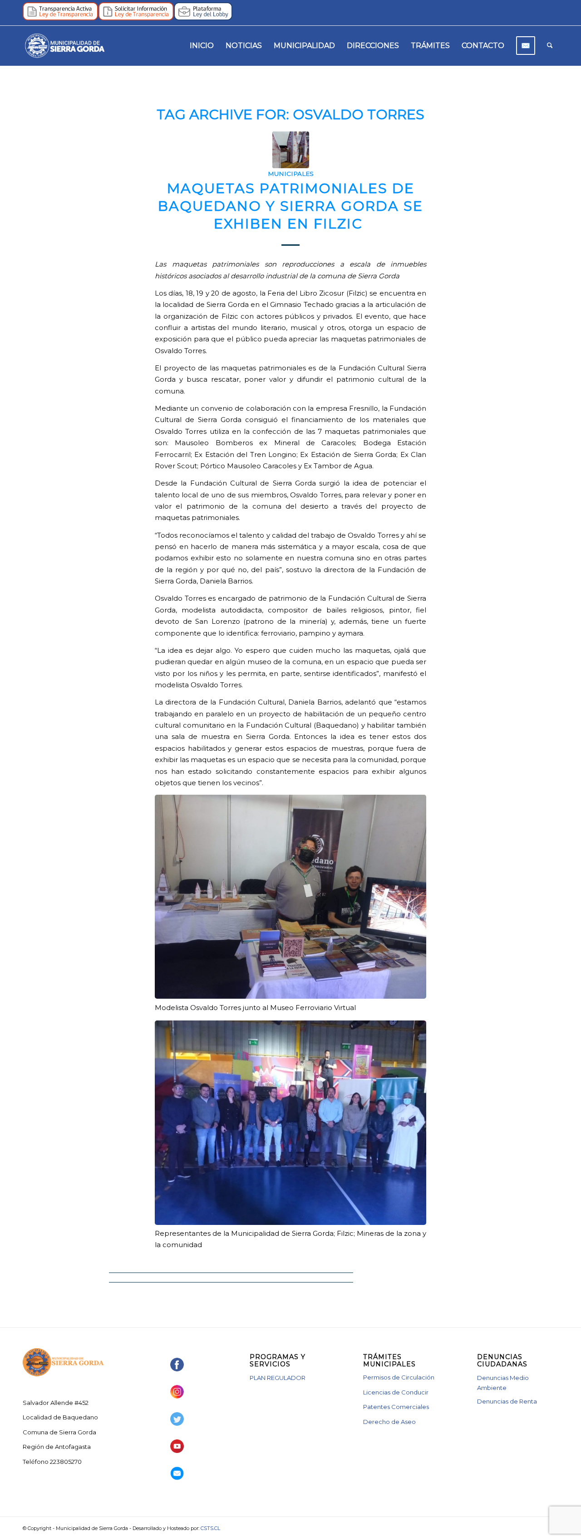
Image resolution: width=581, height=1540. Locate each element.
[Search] (550, 46)
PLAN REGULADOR (277, 1377)
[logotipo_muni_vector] (65, 46)
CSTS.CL (210, 1528)
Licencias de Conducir (395, 1392)
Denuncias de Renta (507, 1401)
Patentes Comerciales (396, 1406)
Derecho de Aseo (389, 1421)
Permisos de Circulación (398, 1377)
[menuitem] (202, 46)
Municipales (291, 173)
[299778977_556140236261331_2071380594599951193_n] (290, 149)
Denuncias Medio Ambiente (503, 1382)
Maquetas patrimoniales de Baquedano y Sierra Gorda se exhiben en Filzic (290, 206)
